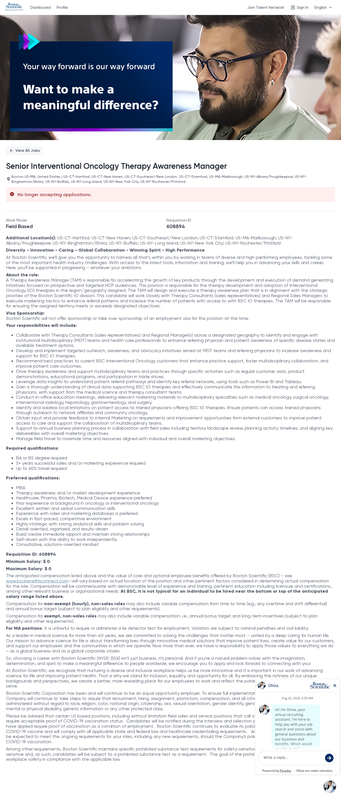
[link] (14, 7)
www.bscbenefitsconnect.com (37, 580)
